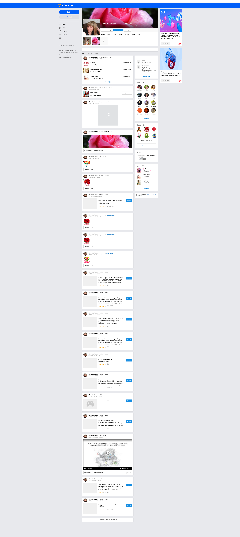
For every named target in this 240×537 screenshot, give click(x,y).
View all (146, 188)
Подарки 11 (140, 125)
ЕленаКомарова (146, 114)
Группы (133, 34)
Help (76, 52)
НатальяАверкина (153, 114)
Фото (115, 34)
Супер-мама (94, 76)
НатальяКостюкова (140, 90)
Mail (60, 50)
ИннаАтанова (146, 90)
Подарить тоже (89, 169)
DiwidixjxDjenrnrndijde (140, 114)
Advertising (73, 50)
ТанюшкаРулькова (153, 98)
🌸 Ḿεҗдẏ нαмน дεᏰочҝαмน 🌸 (147, 169)
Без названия (88, 468)
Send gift (127, 30)
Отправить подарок (146, 140)
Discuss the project (64, 55)
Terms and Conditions (65, 57)
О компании (65, 50)
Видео (121, 34)
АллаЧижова (153, 90)
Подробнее (166, 43)
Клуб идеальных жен (149, 180)
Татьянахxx (153, 106)
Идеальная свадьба (96, 69)
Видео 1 (139, 152)
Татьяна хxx (109, 253)
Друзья (109, 34)
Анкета (103, 34)
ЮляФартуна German (147, 98)
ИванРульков (139, 98)
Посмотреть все (146, 146)
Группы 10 (140, 166)
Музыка (127, 34)
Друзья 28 (140, 82)
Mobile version (70, 52)
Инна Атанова (110, 215)
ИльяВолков (140, 106)
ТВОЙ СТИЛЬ (94, 93)
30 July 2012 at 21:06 (93, 133)
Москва (92, 62)
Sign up (69, 17)
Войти (69, 12)
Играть (129, 200)
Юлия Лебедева (151, 194)
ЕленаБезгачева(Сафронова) (147, 106)
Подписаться (127, 62)
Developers (62, 52)
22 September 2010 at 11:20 (95, 437)
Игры (139, 34)
